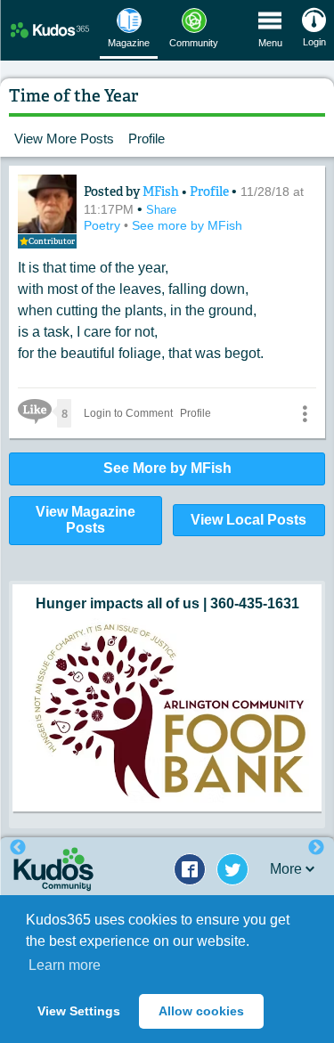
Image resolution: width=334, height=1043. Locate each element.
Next (316, 848)
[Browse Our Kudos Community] (49, 30)
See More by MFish (167, 468)
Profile (146, 138)
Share (161, 209)
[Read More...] (167, 665)
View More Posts (64, 138)
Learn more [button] (65, 965)
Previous (18, 848)
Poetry (104, 225)
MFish (162, 191)
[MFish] (47, 204)
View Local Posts (248, 519)
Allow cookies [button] (201, 1011)
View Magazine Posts (85, 520)
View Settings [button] (78, 1011)
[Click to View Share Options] (305, 413)
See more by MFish (187, 225)
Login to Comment (128, 413)
